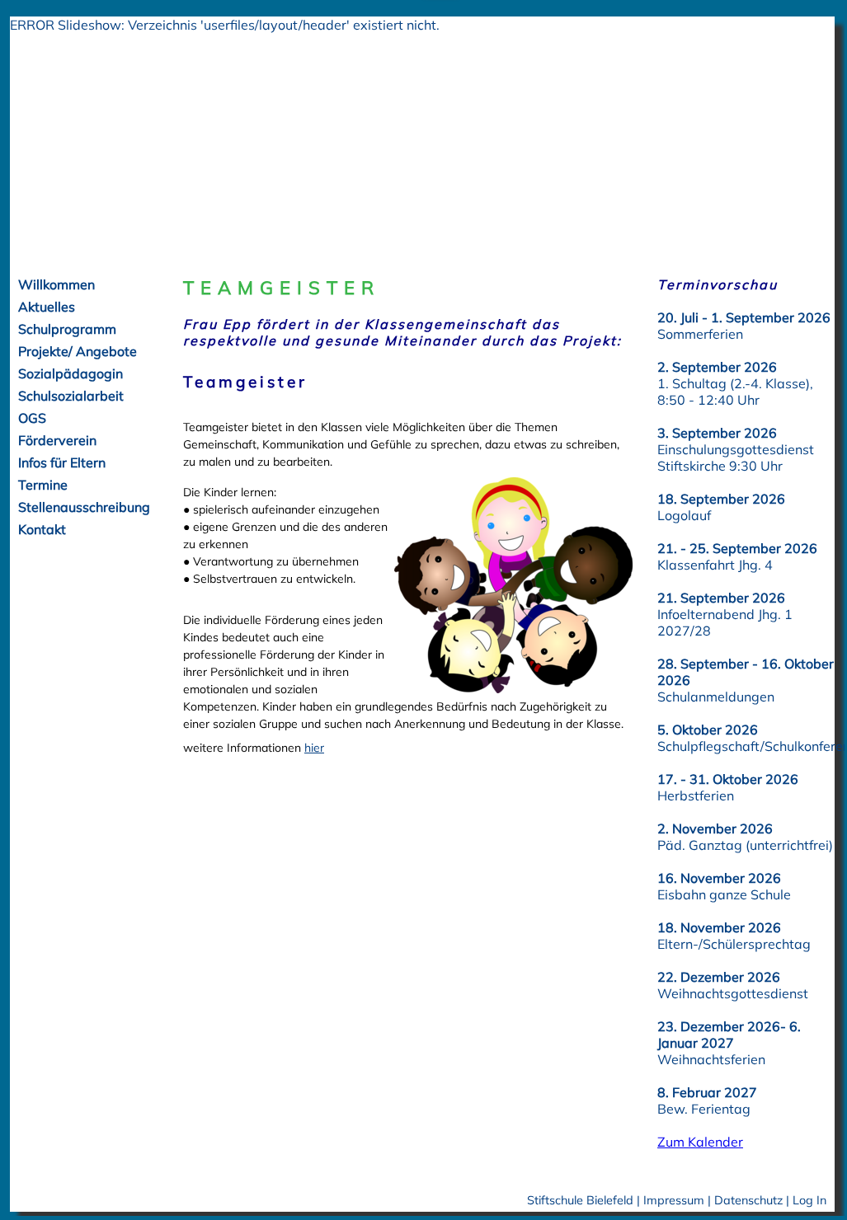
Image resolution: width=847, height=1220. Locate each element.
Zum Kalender (700, 1141)
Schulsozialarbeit (71, 395)
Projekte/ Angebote (77, 351)
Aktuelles (46, 306)
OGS (32, 418)
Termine (43, 484)
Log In (809, 1200)
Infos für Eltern (62, 462)
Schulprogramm (67, 329)
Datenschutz (748, 1200)
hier (314, 747)
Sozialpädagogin (70, 373)
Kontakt (42, 529)
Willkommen (56, 284)
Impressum (673, 1200)
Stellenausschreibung (84, 507)
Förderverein (57, 440)
